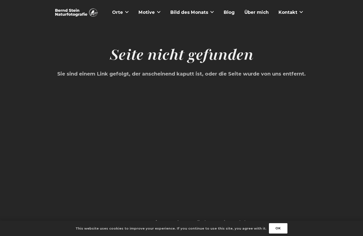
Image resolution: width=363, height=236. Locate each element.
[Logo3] (76, 12)
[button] (127, 12)
